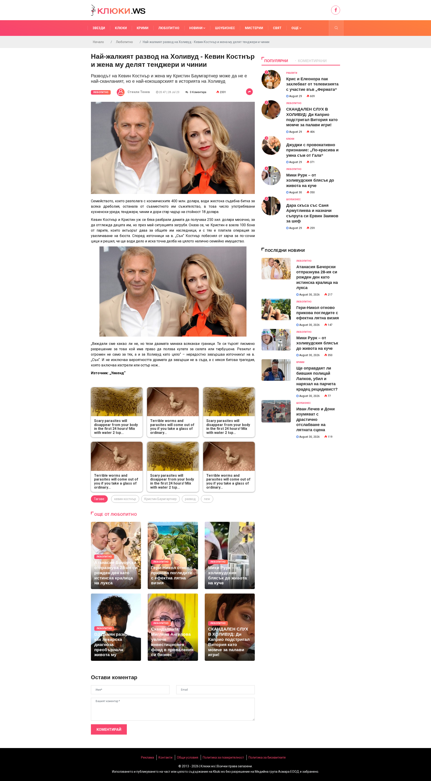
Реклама (147, 757)
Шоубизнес (225, 28)
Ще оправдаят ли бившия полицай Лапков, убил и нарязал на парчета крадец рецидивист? (317, 379)
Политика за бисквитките (267, 757)
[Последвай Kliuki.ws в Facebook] (335, 10)
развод (190, 499)
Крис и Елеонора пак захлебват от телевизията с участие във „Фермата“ (312, 84)
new (207, 499)
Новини (196, 28)
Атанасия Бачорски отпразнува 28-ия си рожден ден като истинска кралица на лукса (317, 277)
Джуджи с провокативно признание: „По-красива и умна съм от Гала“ (312, 150)
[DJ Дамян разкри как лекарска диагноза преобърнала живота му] (116, 627)
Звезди (98, 28)
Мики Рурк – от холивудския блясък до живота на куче (310, 180)
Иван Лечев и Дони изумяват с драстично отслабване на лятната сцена (315, 419)
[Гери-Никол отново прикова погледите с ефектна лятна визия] (173, 555)
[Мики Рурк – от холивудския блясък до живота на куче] (230, 555)
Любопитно (168, 28)
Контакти (165, 757)
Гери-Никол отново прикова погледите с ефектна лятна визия (317, 312)
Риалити (291, 73)
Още (295, 28)
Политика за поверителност (223, 757)
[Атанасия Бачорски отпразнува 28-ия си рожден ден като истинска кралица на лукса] (116, 555)
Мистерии (254, 28)
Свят (277, 28)
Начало (98, 42)
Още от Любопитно (115, 514)
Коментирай (109, 729)
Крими (142, 28)
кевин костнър (125, 499)
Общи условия (187, 757)
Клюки (121, 28)
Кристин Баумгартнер (160, 499)
